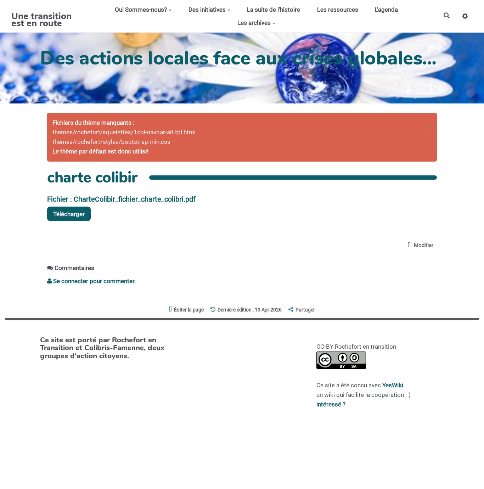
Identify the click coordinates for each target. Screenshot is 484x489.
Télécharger (69, 214)
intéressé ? (330, 404)
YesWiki (392, 385)
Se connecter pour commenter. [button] (94, 281)
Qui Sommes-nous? (141, 9)
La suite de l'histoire (273, 9)
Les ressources (337, 9)
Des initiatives (207, 9)
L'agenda (386, 9)
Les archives (254, 22)
